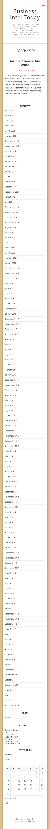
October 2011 (11, 680)
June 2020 (9, 238)
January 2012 (10, 665)
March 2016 (10, 415)
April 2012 (9, 649)
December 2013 (12, 553)
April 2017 (9, 360)
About (7, 718)
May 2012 (9, 644)
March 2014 (10, 537)
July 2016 (9, 400)
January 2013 (10, 609)
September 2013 (12, 568)
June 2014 (9, 522)
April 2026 (9, 126)
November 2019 (12, 273)
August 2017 (10, 339)
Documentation (11, 730)
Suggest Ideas (11, 734)
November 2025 (12, 146)
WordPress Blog (12, 741)
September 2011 (12, 685)
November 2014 (12, 497)
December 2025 (12, 141)
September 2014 (12, 507)
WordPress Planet (12, 743)
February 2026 (11, 136)
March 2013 (10, 598)
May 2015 (9, 466)
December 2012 (12, 614)
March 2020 (10, 253)
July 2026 (9, 110)
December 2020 (12, 207)
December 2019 (12, 268)
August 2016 (10, 395)
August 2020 (10, 227)
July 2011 (9, 695)
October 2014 (11, 502)
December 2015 (12, 431)
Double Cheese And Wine (25, 63)
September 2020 (12, 222)
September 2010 (12, 705)
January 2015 (10, 487)
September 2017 (12, 334)
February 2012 (11, 659)
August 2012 (10, 629)
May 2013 (9, 588)
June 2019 (9, 288)
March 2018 (10, 304)
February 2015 (11, 482)
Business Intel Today (25, 14)
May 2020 (9, 243)
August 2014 (10, 512)
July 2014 (9, 517)
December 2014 (12, 492)
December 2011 (12, 670)
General (8, 754)
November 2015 (12, 436)
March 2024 (10, 156)
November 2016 (12, 385)
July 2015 (9, 456)
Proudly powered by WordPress (24, 819)
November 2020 (12, 212)
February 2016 (11, 421)
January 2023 (10, 171)
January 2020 (10, 263)
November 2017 (12, 324)
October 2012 (11, 624)
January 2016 (10, 426)
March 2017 (10, 365)
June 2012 (9, 639)
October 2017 (11, 329)
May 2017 (9, 354)
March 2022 (10, 177)
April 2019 (9, 298)
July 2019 (9, 283)
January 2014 (10, 548)
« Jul (6, 803)
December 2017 (12, 319)
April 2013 (9, 593)
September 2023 (12, 166)
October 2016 (11, 390)
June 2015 (9, 461)
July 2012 (9, 634)
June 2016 (9, 405)
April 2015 (9, 471)
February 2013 (11, 604)
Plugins (8, 732)
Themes (8, 739)
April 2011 (9, 700)
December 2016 (12, 380)
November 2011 (12, 675)
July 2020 (9, 232)
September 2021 (12, 192)
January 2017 (10, 375)
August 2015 (10, 451)
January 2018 (10, 314)
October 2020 (11, 217)
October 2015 (11, 441)
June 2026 (9, 116)
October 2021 (11, 187)
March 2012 (10, 654)
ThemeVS (31, 821)
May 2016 (9, 410)
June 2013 (9, 583)
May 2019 (9, 294)
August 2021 (10, 197)
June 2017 (9, 349)
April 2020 (9, 248)
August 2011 (10, 690)
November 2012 (12, 619)
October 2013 (11, 563)
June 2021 (9, 202)
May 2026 (9, 121)
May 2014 (9, 527)
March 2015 (10, 476)
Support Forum (11, 737)
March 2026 (10, 131)
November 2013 (12, 558)
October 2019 (11, 278)
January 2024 (10, 161)
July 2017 (9, 344)
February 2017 (11, 370)
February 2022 (11, 182)
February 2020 (11, 258)
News (33, 70)
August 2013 (10, 573)
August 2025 (10, 151)
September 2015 (12, 446)
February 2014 (11, 543)
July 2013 (9, 578)
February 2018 (11, 309)
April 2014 (9, 532)
